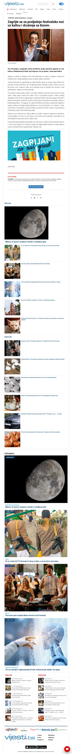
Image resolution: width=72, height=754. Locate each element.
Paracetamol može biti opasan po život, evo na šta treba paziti (38, 377)
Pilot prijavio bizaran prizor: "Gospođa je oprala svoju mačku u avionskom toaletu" (42, 319)
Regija (42, 9)
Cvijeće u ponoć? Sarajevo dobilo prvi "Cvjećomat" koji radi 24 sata (40, 341)
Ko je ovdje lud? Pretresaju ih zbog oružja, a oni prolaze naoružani (40, 245)
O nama (39, 735)
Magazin (18, 13)
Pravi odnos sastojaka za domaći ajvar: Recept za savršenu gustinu (40, 432)
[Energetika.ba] (61, 730)
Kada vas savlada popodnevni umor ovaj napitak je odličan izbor (39, 395)
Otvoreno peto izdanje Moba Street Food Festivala (35, 263)
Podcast (30, 9)
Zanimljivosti (10, 457)
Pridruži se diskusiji (37, 186)
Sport (54, 9)
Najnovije (22, 9)
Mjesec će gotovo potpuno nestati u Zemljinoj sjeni (25, 242)
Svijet (48, 9)
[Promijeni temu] (61, 4)
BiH (36, 9)
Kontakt (50, 740)
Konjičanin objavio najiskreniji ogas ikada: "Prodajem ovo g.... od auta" (41, 414)
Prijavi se (25, 12)
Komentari (10, 13)
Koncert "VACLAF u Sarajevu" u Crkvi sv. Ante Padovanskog (38, 300)
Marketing (51, 735)
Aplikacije (51, 737)
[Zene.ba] (24, 730)
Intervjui (61, 9)
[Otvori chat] (67, 749)
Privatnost (40, 740)
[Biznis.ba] (48, 730)
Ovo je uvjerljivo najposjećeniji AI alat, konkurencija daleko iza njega (40, 282)
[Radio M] (9, 730)
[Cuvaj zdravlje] (36, 730)
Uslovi (39, 737)
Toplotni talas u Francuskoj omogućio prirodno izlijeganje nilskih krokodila (42, 359)
